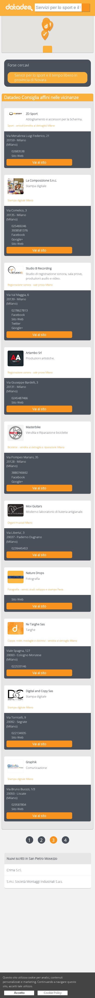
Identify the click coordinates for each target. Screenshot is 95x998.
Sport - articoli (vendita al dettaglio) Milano (31, 125)
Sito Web (18, 156)
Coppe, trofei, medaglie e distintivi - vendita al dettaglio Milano (42, 640)
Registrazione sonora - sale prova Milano (30, 284)
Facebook (18, 235)
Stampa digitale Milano (20, 200)
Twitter (16, 323)
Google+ (17, 239)
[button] (45, 35)
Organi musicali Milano (20, 522)
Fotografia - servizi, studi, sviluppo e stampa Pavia (35, 589)
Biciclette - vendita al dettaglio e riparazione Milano (36, 447)
